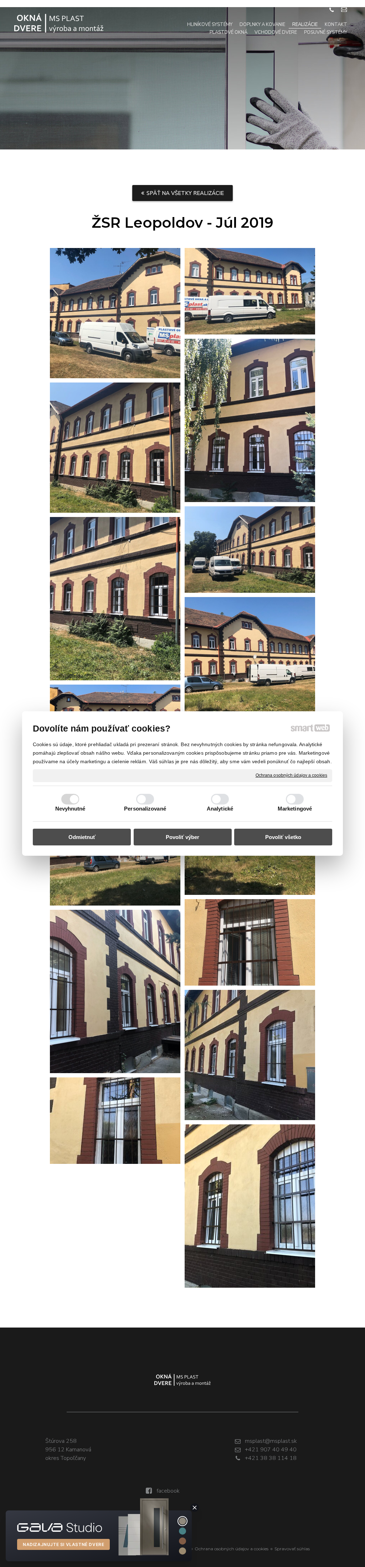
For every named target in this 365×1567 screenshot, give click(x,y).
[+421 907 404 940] (332, 9)
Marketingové (295, 809)
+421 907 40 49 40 (271, 1449)
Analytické (220, 809)
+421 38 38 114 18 (271, 1458)
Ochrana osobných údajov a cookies (291, 775)
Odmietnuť (82, 837)
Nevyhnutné (70, 809)
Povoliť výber (182, 837)
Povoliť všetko (283, 837)
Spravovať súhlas (292, 1548)
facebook (168, 1491)
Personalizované (145, 809)
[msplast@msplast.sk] (344, 9)
